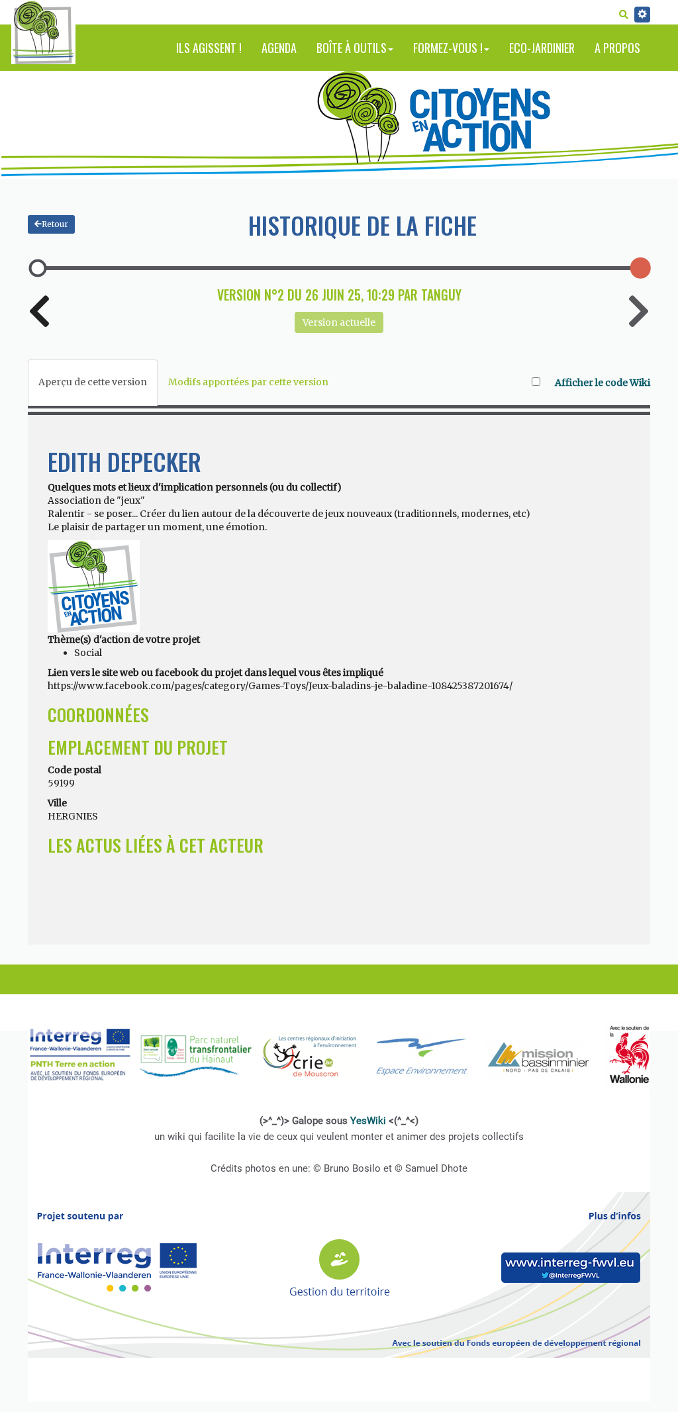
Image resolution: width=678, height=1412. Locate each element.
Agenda (279, 47)
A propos (617, 47)
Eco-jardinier (542, 47)
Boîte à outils (351, 47)
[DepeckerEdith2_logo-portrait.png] (94, 586)
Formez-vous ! (448, 47)
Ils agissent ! (209, 47)
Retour (55, 224)
